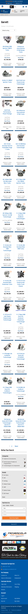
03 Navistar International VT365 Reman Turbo (21, 49)
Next (16, 446)
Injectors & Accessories (10, 458)
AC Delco (6, 475)
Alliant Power (7, 484)
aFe (5, 477)
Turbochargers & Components (12, 465)
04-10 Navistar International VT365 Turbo (21, 112)
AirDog (5, 481)
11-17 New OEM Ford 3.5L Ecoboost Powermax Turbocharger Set (20, 319)
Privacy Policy (4, 610)
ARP (5, 487)
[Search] (15, 6)
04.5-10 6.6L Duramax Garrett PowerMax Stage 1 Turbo (7, 146)
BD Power (6, 493)
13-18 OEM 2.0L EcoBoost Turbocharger (20, 389)
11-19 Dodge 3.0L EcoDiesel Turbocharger (7, 355)
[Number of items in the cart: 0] (26, 6)
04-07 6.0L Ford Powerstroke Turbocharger (20, 82)
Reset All (13, 524)
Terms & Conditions (16, 610)
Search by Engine (14, 518)
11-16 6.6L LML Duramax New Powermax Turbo (7, 282)
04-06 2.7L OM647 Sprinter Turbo (7, 81)
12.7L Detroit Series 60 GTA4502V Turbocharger (21, 356)
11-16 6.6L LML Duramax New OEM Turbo (21, 247)
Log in (2, 595)
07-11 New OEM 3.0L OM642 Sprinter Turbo (20, 181)
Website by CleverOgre (6, 612)
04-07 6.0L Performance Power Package (7, 112)
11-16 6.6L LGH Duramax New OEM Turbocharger (7, 247)
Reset (3, 497)
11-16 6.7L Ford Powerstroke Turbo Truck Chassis (20, 283)
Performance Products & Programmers (10, 462)
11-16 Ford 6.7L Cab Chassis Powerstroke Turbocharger (7, 317)
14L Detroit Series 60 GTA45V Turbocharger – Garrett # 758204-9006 (7, 422)
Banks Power (7, 490)
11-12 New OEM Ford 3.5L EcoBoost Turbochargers (20, 215)
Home (2, 14)
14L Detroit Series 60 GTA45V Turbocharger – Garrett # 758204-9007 (21, 422)
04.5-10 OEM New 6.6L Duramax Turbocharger (21, 145)
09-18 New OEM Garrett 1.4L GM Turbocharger (7, 215)
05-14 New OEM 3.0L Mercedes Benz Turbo (7, 181)
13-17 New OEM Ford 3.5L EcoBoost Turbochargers (7, 390)
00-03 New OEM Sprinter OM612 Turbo (7, 48)
